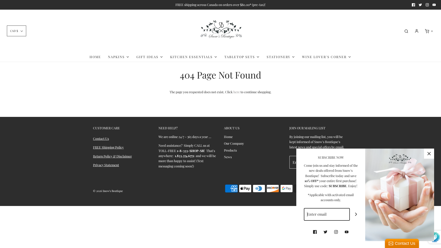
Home (95, 57)
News (228, 157)
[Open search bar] (406, 31)
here (236, 92)
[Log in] (416, 31)
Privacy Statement (106, 165)
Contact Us (101, 138)
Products (230, 150)
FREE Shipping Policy (108, 147)
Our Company (234, 143)
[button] (16, 30)
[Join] (356, 214)
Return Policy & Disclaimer (112, 156)
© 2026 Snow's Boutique (108, 191)
